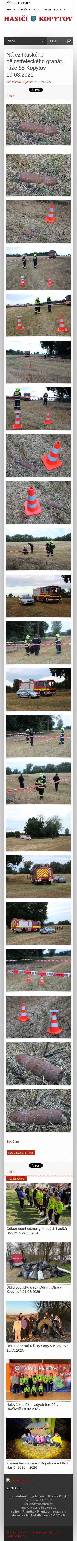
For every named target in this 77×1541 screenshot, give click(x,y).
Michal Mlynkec (22, 82)
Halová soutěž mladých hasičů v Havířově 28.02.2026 (32, 1407)
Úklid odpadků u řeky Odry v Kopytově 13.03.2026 (37, 1348)
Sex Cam (12, 1141)
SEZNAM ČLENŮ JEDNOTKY (23, 9)
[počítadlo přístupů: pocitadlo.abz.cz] (19, 1480)
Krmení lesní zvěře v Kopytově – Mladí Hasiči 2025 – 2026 (37, 1465)
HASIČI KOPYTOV (55, 9)
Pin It (10, 96)
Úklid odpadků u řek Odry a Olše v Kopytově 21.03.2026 (34, 1289)
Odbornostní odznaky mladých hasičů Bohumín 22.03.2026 (36, 1231)
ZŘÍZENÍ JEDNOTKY (18, 3)
